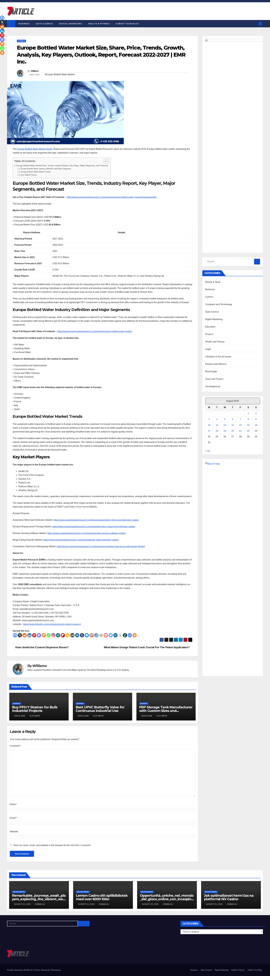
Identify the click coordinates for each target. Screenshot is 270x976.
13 (232, 425)
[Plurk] (91, 635)
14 (240, 425)
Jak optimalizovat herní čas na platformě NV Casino (229, 897)
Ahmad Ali (40, 904)
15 (248, 425)
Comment (15, 746)
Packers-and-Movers (215, 364)
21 (240, 431)
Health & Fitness (99, 23)
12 (224, 425)
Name (13, 804)
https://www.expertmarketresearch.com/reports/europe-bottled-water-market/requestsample (112, 197)
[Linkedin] (29, 635)
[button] (255, 23)
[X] (20, 635)
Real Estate (211, 371)
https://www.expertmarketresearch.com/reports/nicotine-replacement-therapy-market (93, 526)
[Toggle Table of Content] (105, 161)
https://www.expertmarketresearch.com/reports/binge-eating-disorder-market (80, 540)
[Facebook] (15, 635)
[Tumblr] (82, 635)
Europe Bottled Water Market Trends (36, 172)
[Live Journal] (120, 635)
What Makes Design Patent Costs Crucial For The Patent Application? (147, 647)
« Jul (207, 451)
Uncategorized (212, 386)
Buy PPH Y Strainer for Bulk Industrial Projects (34, 709)
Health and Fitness (215, 341)
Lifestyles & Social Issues (218, 356)
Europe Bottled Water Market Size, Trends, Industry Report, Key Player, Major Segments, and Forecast (62, 165)
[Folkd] (77, 635)
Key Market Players (29, 175)
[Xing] (58, 635)
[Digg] (115, 635)
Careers (209, 297)
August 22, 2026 (22, 904)
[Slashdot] (125, 635)
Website (14, 831)
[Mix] (44, 635)
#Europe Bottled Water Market (60, 74)
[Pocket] (106, 635)
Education (210, 327)
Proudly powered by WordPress (20, 970)
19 (224, 431)
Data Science (44, 23)
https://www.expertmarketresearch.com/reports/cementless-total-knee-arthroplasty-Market (101, 546)
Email (13, 818)
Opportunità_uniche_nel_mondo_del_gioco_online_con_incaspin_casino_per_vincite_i (166, 899)
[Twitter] (111, 635)
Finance (209, 334)
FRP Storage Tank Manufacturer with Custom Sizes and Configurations (166, 710)
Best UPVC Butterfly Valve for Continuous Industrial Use (100, 709)
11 (217, 425)
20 (232, 431)
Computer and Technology (218, 304)
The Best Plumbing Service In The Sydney (108, 670)
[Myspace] (72, 635)
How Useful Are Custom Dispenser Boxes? (42, 647)
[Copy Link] (68, 635)
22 (248, 431)
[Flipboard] (63, 635)
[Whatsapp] (48, 635)
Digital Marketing (70, 23)
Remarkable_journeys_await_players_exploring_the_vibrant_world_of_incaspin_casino (39, 899)
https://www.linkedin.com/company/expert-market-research (52, 624)
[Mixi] (101, 635)
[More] (134, 635)
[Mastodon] (39, 635)
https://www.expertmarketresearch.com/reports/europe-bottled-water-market (94, 331)
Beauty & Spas (212, 282)
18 (217, 431)
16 (256, 425)
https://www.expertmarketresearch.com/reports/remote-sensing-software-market (86, 533)
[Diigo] (96, 635)
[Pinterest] (34, 635)
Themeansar (55, 970)
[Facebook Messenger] (87, 635)
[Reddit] (24, 635)
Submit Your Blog (127, 23)
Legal (208, 349)
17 (209, 431)
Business (24, 23)
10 (209, 425)
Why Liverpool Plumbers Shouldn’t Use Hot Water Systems (56, 670)
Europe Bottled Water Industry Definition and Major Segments (46, 169)
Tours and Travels (214, 379)
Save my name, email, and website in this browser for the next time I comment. (52, 845)
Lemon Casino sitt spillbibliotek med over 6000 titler (102, 897)
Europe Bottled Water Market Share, (35, 149)
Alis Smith (34, 716)
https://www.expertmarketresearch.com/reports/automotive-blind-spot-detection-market (96, 520)
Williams (35, 71)
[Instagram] (53, 635)
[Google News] (130, 635)
